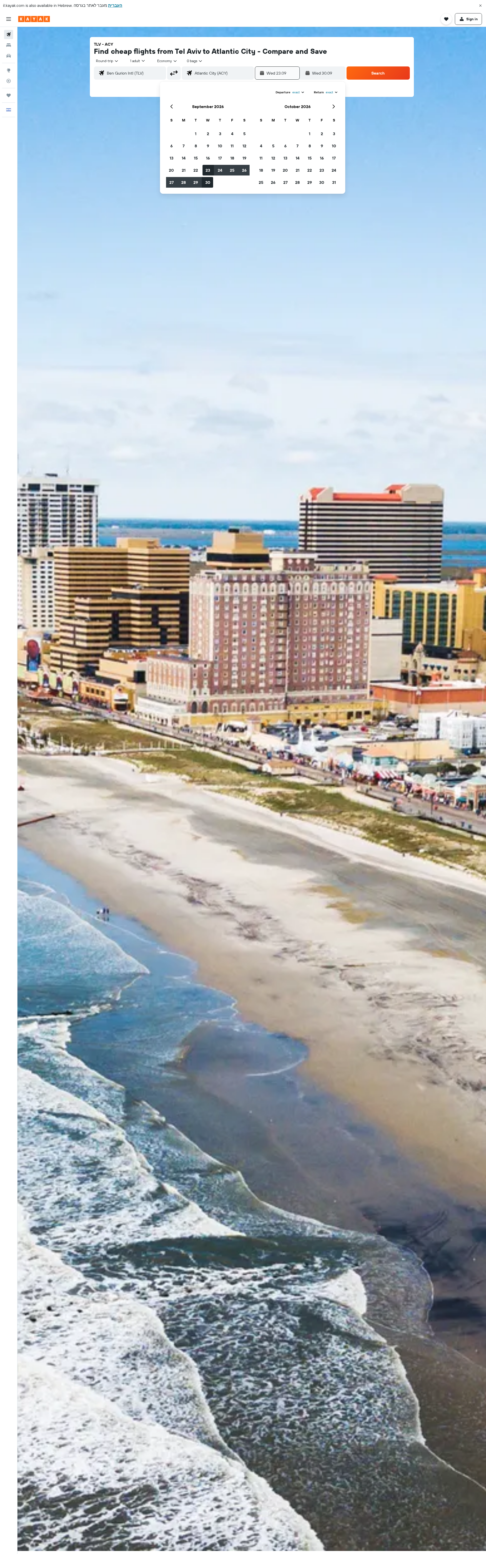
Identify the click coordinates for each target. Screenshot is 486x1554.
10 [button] (220, 145)
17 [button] (220, 158)
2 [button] (208, 133)
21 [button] (184, 170)
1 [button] (195, 133)
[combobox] (107, 60)
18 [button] (232, 158)
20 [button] (171, 170)
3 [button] (220, 133)
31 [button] (334, 182)
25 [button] (232, 170)
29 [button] (195, 182)
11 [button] (232, 145)
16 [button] (208, 158)
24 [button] (220, 170)
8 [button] (196, 145)
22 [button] (195, 170)
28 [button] (183, 182)
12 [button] (244, 145)
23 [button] (208, 170)
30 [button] (207, 182)
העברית (115, 5)
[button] (480, 5)
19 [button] (244, 158)
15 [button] (196, 158)
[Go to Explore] (8, 70)
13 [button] (171, 158)
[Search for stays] (8, 45)
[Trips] (8, 95)
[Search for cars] (8, 56)
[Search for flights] (8, 34)
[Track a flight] (8, 81)
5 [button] (244, 133)
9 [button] (208, 145)
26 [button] (244, 170)
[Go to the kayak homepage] (34, 19)
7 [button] (184, 145)
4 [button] (232, 133)
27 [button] (171, 182)
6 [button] (171, 145)
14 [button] (184, 158)
